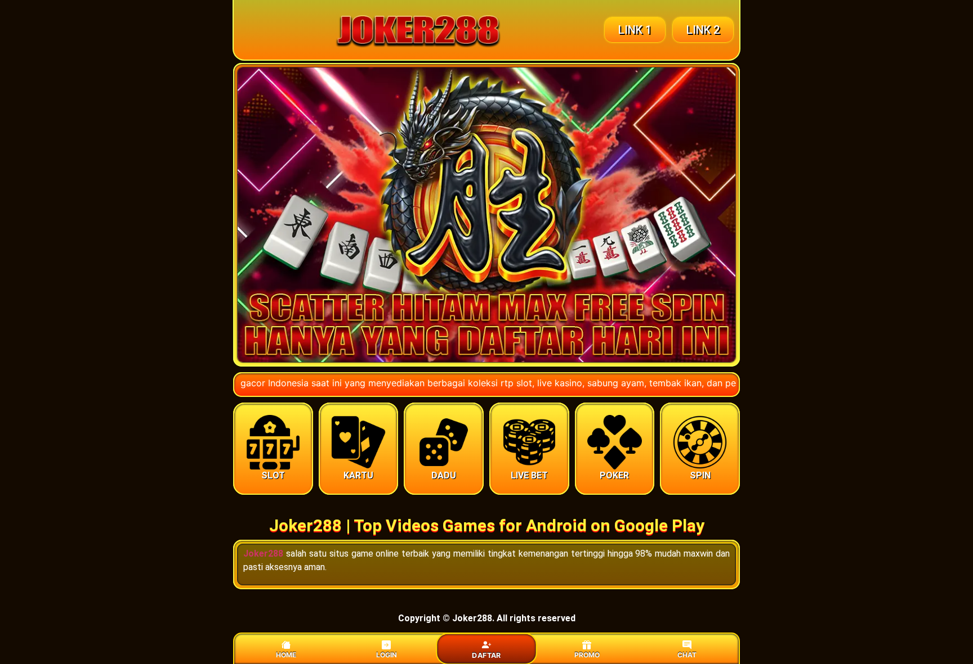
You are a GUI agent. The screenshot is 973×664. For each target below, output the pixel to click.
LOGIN (386, 655)
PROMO (587, 655)
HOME (286, 655)
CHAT (687, 655)
